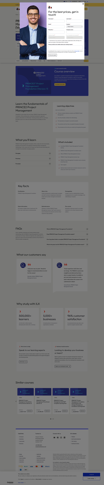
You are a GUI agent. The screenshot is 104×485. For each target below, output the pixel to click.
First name (50, 18)
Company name (69, 29)
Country (68, 24)
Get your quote (52, 55)
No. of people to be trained (72, 35)
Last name (68, 18)
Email (49, 24)
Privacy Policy (77, 51)
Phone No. (50, 29)
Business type (51, 35)
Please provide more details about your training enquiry (60, 44)
